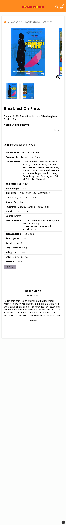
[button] (62, 7)
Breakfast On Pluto (42, 21)
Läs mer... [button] (57, 130)
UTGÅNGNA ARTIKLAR (19, 21)
